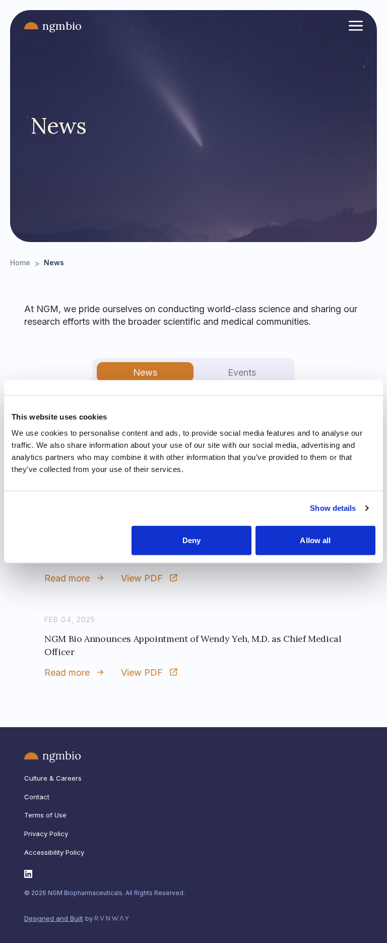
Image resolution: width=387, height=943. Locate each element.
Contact (36, 797)
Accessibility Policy (54, 852)
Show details (333, 508)
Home (20, 262)
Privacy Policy (46, 834)
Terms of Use (45, 815)
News (145, 372)
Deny (191, 540)
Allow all (315, 540)
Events (242, 372)
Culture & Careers (53, 778)
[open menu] (356, 26)
